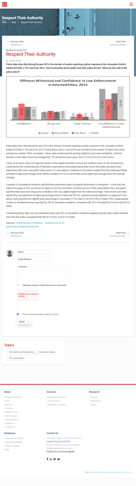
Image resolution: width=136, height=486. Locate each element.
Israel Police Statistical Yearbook (22, 227)
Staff (7, 400)
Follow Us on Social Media (61, 451)
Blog (14, 22)
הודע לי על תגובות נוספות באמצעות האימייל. (40, 314)
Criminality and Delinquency (21, 352)
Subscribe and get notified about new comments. (44, 285)
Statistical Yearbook (14, 442)
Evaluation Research (57, 397)
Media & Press (11, 412)
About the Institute (13, 397)
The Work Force (16, 45)
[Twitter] (54, 459)
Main (4, 22)
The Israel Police (16, 358)
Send (21, 322)
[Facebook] (47, 459)
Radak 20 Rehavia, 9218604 (59, 441)
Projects (94, 397)
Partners (9, 408)
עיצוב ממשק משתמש (112, 472)
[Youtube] (58, 459)
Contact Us (10, 427)
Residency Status (47, 352)
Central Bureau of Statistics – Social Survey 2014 (39, 223)
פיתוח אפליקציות (96, 472)
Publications (96, 400)
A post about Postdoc (117, 45)
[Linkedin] (51, 459)
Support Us (10, 423)
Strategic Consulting (56, 404)
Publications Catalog (14, 438)
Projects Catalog (12, 445)
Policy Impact (11, 415)
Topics (93, 404)
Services (9, 404)
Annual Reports (12, 419)
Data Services (54, 400)
